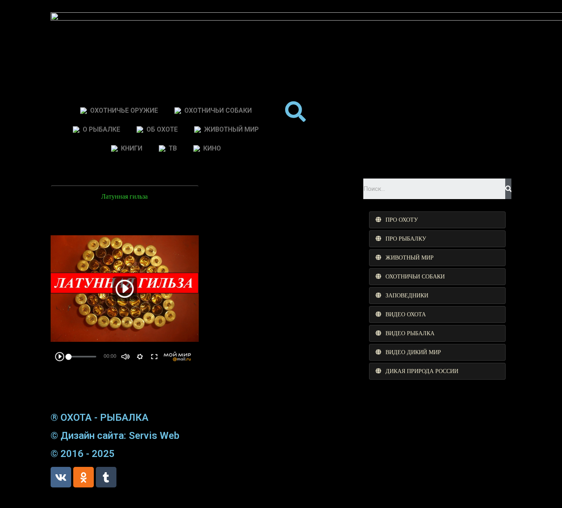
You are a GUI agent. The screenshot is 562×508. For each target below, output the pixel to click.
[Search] (508, 189)
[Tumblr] (106, 477)
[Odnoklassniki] (83, 477)
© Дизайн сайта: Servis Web (115, 435)
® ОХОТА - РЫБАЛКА (100, 417)
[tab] (437, 220)
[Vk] (61, 477)
